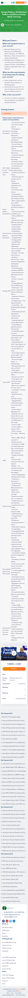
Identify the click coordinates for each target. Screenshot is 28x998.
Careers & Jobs (6, 969)
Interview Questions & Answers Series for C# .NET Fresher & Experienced (14, 720)
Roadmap (5, 936)
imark (19, 991)
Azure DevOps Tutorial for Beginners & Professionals (14, 724)
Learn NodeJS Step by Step (10, 897)
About (7, 993)
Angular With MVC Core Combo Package (14, 771)
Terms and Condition (20, 995)
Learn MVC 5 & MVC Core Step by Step (13, 793)
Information (7, 113)
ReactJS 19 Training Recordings (11, 717)
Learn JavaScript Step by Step (11, 825)
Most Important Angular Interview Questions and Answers (14, 843)
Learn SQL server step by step (11, 864)
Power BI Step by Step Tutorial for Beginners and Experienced (14, 728)
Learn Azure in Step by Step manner (12, 875)
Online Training (6, 945)
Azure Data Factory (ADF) (9, 739)
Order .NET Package (8, 975)
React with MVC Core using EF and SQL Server (14, 782)
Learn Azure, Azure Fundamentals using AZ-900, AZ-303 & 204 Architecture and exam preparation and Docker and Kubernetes (14, 764)
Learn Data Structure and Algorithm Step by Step (14, 829)
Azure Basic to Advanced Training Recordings (14, 753)
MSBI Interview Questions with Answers (14, 850)
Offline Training (6, 948)
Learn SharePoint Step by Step (11, 901)
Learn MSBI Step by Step (9, 868)
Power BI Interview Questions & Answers (14, 857)
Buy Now (14, 668)
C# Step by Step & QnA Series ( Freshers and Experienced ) (14, 746)
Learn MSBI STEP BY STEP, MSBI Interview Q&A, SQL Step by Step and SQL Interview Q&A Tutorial (14, 767)
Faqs (12, 993)
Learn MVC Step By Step (9, 957)
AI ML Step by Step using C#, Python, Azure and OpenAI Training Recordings (14, 731)
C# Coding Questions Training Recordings (14, 742)
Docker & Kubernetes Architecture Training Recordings (14, 785)
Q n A (3, 983)
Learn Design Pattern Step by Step (12, 883)
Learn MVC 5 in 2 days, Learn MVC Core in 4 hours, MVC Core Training (14, 804)
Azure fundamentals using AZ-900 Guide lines (14, 890)
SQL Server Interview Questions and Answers (14, 840)
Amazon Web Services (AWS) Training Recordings (14, 774)
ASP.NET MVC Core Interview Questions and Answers (14, 847)
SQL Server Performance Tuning (11, 821)
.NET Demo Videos (7, 927)
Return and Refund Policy (8, 995)
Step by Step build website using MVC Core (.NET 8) (14, 757)
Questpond (18, 989)
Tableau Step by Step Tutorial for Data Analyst (14, 778)
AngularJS (5, 966)
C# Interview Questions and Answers (13, 836)
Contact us (5, 981)
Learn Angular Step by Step (10, 879)
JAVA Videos (6, 930)
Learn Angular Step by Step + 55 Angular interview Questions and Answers (14, 800)
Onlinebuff (5, 951)
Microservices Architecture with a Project (14, 735)
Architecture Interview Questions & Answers (14, 818)
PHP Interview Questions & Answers (12, 861)
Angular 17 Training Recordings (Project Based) (14, 750)
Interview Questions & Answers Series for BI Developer (14, 810)
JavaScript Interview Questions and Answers (14, 832)
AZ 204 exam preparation (10, 886)
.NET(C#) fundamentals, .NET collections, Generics (14, 872)
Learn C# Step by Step (8, 960)
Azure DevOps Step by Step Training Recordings (14, 814)
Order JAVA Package (8, 978)
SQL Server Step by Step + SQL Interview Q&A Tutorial (14, 796)
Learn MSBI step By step (9, 963)
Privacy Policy (18, 993)
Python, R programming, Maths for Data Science (14, 894)
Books (4, 933)
